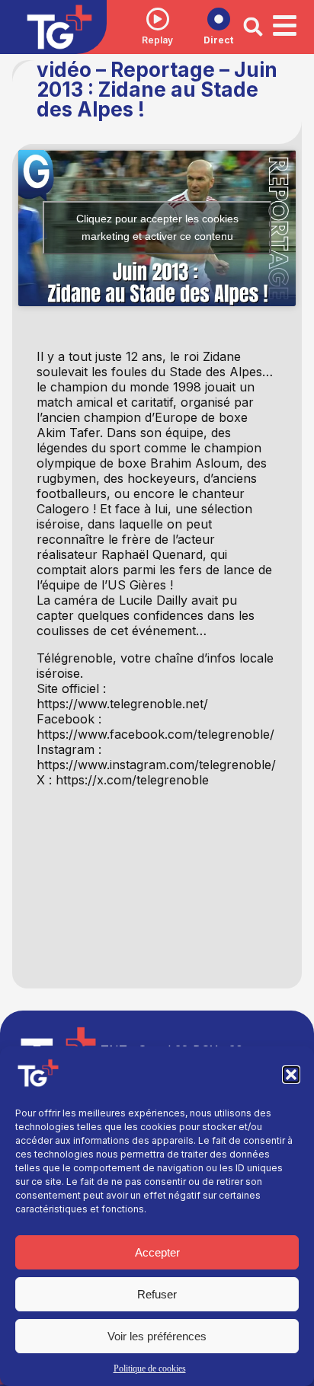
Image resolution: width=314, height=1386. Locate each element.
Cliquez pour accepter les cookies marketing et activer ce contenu (157, 227)
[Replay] (157, 19)
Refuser (157, 1294)
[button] (291, 1074)
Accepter (157, 1252)
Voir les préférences (157, 1336)
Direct (218, 40)
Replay (157, 40)
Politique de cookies (150, 1368)
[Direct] (218, 19)
